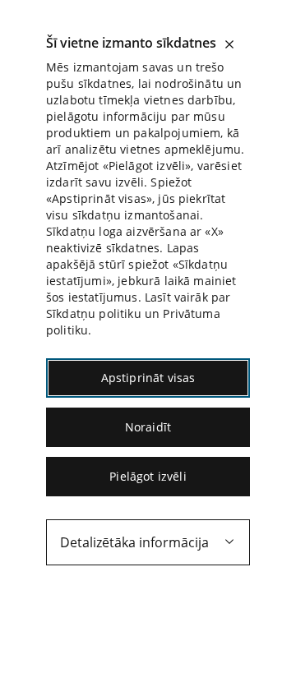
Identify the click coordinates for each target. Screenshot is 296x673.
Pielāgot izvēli (147, 476)
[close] (229, 44)
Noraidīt (148, 427)
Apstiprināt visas (148, 377)
